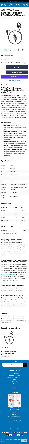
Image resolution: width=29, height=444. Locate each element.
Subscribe (25, 365)
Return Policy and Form (14, 375)
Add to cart (17, 67)
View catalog (2, 5)
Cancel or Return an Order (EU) (14, 377)
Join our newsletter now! (14, 361)
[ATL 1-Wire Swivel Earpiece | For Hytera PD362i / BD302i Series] (9, 338)
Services (14, 381)
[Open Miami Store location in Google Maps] (14, 400)
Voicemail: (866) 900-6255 (14, 421)
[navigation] (1, 1)
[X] (14, 428)
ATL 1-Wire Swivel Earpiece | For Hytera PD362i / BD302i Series (8, 353)
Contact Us (14, 386)
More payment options (14, 80)
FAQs (14, 383)
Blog (14, 379)
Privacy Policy (14, 388)
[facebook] (10, 428)
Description (4, 85)
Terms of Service (14, 373)
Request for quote (17, 72)
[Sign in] (24, 5)
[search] (5, 5)
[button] (5, 67)
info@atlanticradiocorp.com (14, 416)
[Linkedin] (18, 429)
